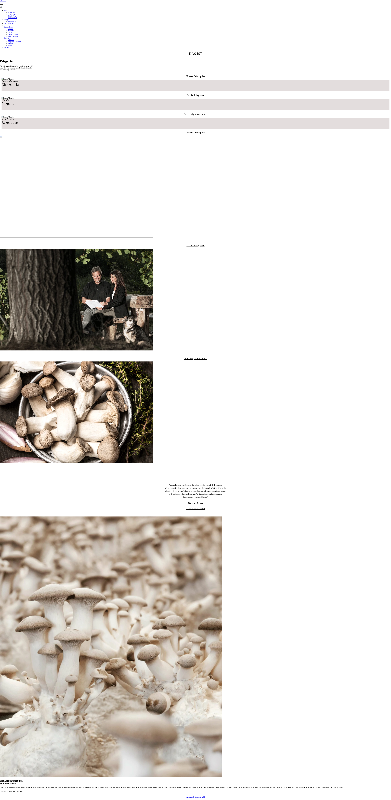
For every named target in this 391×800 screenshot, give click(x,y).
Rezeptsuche (12, 21)
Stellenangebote (9, 23)
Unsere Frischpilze (195, 132)
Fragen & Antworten (14, 41)
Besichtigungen (13, 36)
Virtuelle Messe (13, 34)
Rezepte (6, 19)
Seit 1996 (11, 30)
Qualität (10, 29)
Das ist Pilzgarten (196, 245)
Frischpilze (11, 12)
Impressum (189, 797)
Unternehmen (8, 27)
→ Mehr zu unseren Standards (195, 509)
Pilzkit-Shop (12, 16)
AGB (203, 797)
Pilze (5, 10)
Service (6, 38)
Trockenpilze (12, 14)
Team (10, 32)
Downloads (12, 43)
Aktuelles (11, 40)
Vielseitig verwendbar (195, 358)
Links (10, 45)
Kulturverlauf (12, 18)
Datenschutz (197, 797)
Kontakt (6, 47)
